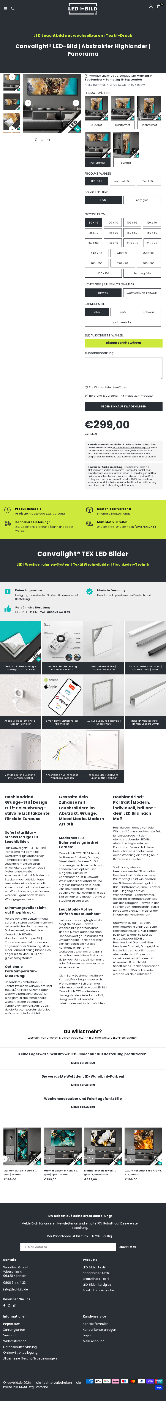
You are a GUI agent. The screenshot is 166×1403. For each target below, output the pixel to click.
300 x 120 (103, 273)
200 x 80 (132, 243)
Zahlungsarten (14, 1329)
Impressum (11, 1324)
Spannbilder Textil (96, 1273)
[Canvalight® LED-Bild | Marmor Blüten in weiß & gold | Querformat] (63, 1146)
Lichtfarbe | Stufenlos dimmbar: (110, 284)
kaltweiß (103, 293)
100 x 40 (113, 222)
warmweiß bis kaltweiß (142, 293)
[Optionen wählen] (11, 1159)
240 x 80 (96, 253)
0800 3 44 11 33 (14, 1283)
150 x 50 (132, 233)
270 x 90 (122, 263)
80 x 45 (93, 222)
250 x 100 (149, 253)
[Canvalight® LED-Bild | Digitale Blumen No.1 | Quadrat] (144, 1146)
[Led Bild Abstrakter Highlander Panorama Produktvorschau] (11, 82)
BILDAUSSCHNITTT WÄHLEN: (104, 335)
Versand (9, 1335)
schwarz (148, 312)
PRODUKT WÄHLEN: (98, 174)
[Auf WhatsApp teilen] (42, 140)
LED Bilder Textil (94, 1267)
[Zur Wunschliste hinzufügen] (11, 1150)
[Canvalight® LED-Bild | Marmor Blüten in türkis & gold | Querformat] (23, 1146)
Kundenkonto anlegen (99, 1329)
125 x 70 (93, 233)
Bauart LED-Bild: (96, 192)
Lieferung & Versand (103, 396)
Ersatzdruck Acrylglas (98, 1290)
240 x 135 (122, 253)
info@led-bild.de (15, 1289)
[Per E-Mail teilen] (48, 140)
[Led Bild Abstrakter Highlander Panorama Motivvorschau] (11, 101)
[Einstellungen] (151, 6)
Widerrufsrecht (14, 1341)
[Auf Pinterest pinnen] (36, 140)
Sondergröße (142, 273)
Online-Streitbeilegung (20, 1352)
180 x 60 (113, 243)
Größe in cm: (95, 214)
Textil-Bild (148, 181)
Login (87, 1335)
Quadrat (96, 125)
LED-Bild (96, 181)
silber (96, 312)
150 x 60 (152, 233)
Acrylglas (142, 200)
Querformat (122, 125)
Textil (103, 200)
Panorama (97, 162)
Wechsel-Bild (122, 181)
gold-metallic (122, 322)
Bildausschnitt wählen (123, 343)
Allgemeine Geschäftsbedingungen (30, 1358)
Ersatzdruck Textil (96, 1279)
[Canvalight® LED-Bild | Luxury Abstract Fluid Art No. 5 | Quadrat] (104, 1146)
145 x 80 (113, 233)
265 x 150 (97, 263)
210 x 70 (152, 243)
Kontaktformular (95, 1324)
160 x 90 (93, 243)
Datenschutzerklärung (20, 1347)
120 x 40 (152, 222)
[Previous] (28, 103)
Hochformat (149, 125)
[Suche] (13, 8)
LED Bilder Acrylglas (97, 1284)
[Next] (76, 103)
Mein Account (93, 1341)
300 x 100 (149, 263)
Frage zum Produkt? (139, 396)
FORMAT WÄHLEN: (97, 93)
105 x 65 (132, 222)
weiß (123, 312)
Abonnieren (127, 1247)
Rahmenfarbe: (95, 304)
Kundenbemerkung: (99, 353)
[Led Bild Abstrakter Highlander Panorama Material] (11, 121)
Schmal (126, 162)
